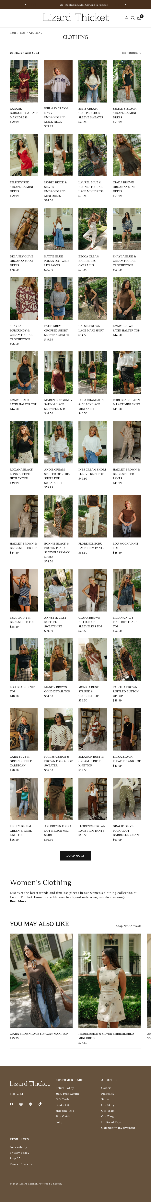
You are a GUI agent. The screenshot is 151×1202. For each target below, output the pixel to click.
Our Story (107, 1105)
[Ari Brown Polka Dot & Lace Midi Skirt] (58, 799)
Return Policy (65, 1087)
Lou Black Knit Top (22, 689)
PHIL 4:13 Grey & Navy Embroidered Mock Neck (56, 115)
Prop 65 (15, 1158)
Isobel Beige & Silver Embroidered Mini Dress (55, 189)
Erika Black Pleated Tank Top (127, 759)
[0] (138, 18)
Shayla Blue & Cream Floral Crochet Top (124, 261)
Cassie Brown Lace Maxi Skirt (91, 328)
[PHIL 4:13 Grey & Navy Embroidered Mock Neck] (58, 81)
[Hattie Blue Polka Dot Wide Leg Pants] (58, 229)
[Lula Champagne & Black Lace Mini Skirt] (92, 372)
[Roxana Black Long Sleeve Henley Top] (24, 442)
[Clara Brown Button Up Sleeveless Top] (92, 590)
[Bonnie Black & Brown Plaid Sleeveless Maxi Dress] (58, 516)
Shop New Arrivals (128, 925)
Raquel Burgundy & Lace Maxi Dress (24, 113)
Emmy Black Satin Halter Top (23, 402)
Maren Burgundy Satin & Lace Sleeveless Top (58, 404)
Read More (18, 901)
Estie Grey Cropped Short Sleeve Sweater (56, 330)
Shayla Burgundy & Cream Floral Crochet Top (21, 332)
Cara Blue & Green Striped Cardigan (21, 761)
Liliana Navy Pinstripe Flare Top (125, 622)
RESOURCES (19, 1139)
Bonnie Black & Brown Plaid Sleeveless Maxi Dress (57, 550)
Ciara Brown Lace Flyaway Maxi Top (39, 1033)
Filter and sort (27, 52)
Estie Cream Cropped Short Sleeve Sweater (90, 113)
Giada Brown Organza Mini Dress (124, 187)
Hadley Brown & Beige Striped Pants (126, 474)
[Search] (133, 18)
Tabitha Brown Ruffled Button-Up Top (126, 692)
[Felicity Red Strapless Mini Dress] (24, 155)
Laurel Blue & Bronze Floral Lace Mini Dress (90, 187)
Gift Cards (63, 1099)
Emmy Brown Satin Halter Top (126, 328)
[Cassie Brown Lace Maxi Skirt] (92, 298)
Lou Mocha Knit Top (125, 546)
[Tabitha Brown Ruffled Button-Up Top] (127, 659)
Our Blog (107, 1116)
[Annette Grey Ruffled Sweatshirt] (58, 590)
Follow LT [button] (16, 1094)
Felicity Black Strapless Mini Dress (124, 113)
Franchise (107, 1093)
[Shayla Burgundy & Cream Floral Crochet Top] (24, 298)
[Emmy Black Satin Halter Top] (24, 372)
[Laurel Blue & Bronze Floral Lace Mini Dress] (92, 155)
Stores (105, 1099)
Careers (106, 1087)
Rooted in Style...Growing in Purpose (78, 4)
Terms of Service (21, 1164)
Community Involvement (118, 1127)
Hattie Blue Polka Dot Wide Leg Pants (56, 261)
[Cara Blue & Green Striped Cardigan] (24, 729)
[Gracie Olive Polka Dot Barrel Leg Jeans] (127, 799)
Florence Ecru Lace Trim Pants (91, 546)
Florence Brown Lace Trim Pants (91, 828)
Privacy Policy (19, 1152)
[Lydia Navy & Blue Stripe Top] (24, 590)
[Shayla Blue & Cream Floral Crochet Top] (127, 229)
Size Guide (63, 1116)
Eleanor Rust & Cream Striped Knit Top (91, 761)
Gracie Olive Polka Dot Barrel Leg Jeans (126, 831)
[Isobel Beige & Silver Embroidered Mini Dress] (58, 155)
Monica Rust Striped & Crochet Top (88, 692)
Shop (22, 32)
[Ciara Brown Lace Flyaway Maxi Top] (41, 981)
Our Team (107, 1110)
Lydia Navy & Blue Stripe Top (22, 620)
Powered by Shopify (50, 1183)
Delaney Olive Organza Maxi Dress (21, 261)
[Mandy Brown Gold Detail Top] (58, 659)
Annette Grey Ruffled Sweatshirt (55, 622)
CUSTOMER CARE (69, 1080)
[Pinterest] (33, 1104)
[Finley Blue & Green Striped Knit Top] (24, 799)
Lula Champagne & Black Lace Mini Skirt (91, 404)
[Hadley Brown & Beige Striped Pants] (127, 442)
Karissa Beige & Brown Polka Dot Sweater (58, 761)
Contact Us (63, 1105)
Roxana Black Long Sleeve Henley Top (21, 474)
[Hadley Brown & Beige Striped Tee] (24, 516)
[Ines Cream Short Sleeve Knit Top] (92, 442)
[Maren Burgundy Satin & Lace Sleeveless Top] (58, 372)
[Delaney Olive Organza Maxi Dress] (24, 229)
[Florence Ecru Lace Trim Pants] (92, 516)
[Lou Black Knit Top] (24, 659)
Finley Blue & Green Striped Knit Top (21, 831)
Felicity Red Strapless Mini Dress (21, 187)
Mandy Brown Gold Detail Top (57, 689)
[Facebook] (14, 1104)
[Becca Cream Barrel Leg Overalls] (92, 229)
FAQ (59, 1122)
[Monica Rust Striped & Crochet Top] (92, 659)
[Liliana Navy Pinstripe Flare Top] (127, 590)
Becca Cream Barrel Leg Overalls (88, 261)
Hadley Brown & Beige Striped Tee (23, 546)
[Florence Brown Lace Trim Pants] (92, 799)
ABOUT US (109, 1080)
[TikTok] (43, 1104)
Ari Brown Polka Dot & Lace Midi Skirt (58, 831)
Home (13, 32)
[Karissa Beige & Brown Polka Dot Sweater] (58, 729)
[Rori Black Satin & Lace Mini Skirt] (127, 372)
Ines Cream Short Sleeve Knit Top (92, 472)
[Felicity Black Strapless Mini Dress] (127, 81)
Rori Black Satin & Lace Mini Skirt (126, 402)
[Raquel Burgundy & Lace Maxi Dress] (24, 81)
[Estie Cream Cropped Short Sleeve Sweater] (92, 81)
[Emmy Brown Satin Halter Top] (127, 298)
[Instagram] (23, 1104)
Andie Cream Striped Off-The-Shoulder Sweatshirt (57, 476)
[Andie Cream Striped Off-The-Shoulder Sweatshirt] (58, 442)
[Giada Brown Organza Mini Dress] (127, 155)
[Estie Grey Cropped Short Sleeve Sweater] (58, 298)
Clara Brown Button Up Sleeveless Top (90, 622)
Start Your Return (67, 1093)
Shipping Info (65, 1110)
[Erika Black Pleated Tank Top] (127, 729)
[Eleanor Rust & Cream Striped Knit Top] (92, 729)
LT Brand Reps (111, 1122)
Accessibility (18, 1147)
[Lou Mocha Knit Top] (127, 516)
